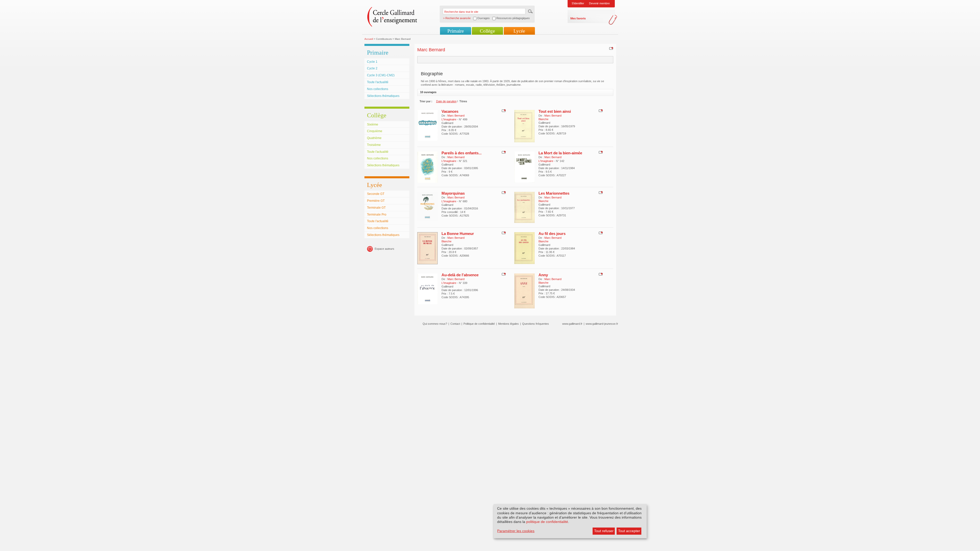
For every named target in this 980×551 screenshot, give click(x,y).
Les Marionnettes (553, 193)
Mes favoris (578, 18)
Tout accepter (629, 531)
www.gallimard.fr (572, 323)
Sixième (372, 124)
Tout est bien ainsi (554, 111)
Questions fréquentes (535, 323)
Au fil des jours (552, 233)
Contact (455, 323)
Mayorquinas (453, 193)
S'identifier (578, 3)
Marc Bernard (455, 115)
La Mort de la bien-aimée (560, 153)
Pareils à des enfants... (462, 153)
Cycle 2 (372, 68)
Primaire (455, 31)
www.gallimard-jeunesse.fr (602, 323)
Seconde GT (375, 194)
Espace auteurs (384, 248)
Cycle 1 (372, 62)
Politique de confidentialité (479, 323)
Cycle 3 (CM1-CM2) (381, 75)
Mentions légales (508, 323)
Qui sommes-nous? (435, 323)
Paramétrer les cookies (515, 531)
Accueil (368, 38)
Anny (543, 275)
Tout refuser (604, 531)
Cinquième (374, 131)
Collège (487, 31)
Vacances (450, 111)
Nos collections (377, 89)
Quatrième (374, 138)
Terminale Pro (376, 214)
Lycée (519, 31)
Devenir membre (599, 3)
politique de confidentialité (547, 522)
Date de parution (446, 101)
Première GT (376, 201)
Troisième (374, 145)
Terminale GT (376, 207)
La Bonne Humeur (458, 233)
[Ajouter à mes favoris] (610, 48)
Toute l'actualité (377, 82)
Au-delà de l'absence (460, 275)
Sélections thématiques (383, 96)
